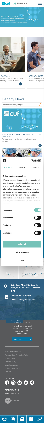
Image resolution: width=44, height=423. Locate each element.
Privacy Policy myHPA (13, 368)
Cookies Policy (10, 362)
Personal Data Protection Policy (16, 355)
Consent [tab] (8, 167)
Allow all (22, 244)
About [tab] (36, 167)
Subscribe (18, 339)
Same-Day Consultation (17, 76)
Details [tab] (22, 167)
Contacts (8, 372)
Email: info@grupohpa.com (24, 299)
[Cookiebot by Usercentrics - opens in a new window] (31, 160)
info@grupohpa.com (12, 393)
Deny (22, 260)
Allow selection (22, 252)
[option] (22, 17)
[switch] (37, 218)
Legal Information (11, 365)
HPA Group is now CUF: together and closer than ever (22, 136)
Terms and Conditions (13, 352)
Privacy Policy (10, 358)
